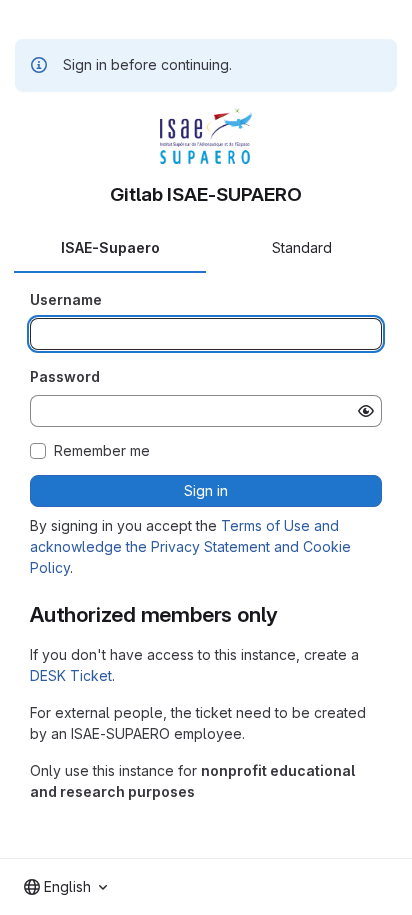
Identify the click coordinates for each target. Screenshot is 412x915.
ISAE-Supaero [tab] (110, 247)
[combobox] (65, 887)
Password (65, 376)
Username (66, 299)
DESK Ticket (71, 675)
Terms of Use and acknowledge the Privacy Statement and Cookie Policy (190, 546)
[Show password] (366, 411)
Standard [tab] (302, 247)
